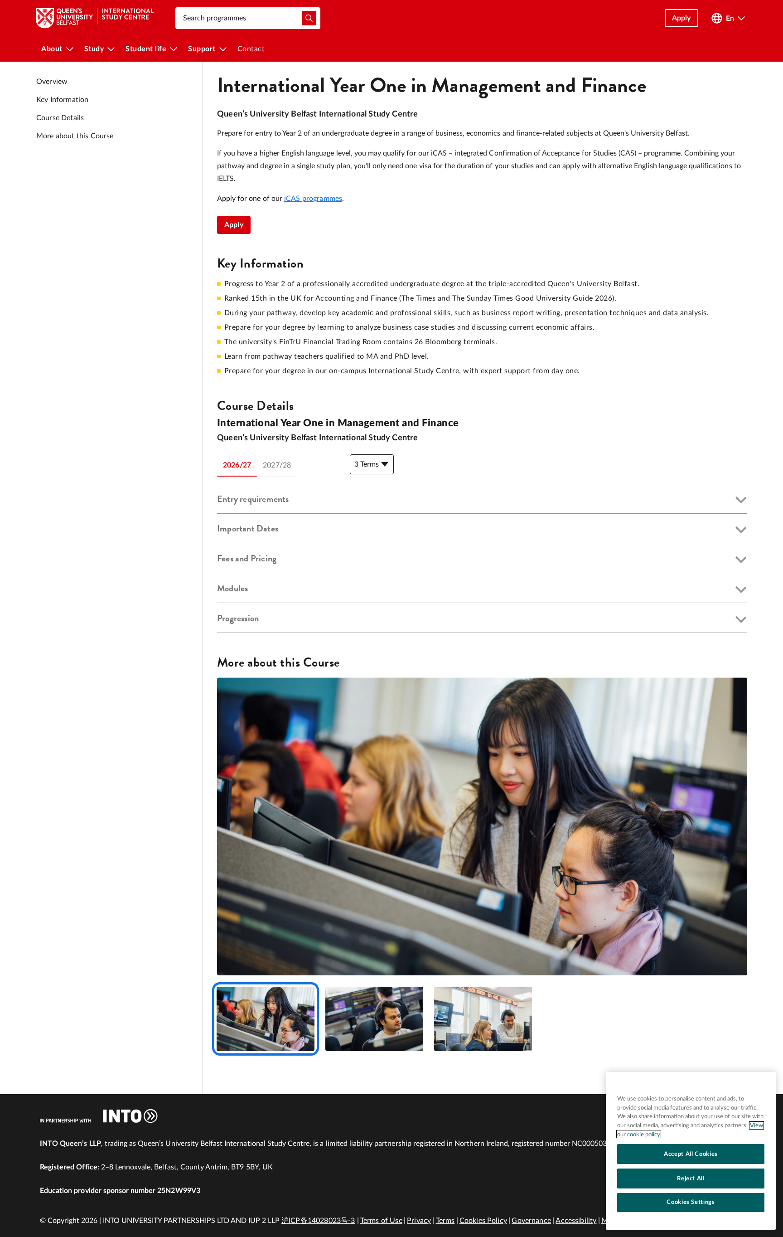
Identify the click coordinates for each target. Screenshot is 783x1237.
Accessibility (576, 1220)
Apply (233, 225)
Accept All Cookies (691, 1153)
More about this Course (75, 136)
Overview (52, 81)
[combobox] (247, 18)
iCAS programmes (313, 198)
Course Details (60, 118)
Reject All (691, 1178)
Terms (445, 1220)
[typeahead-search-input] (309, 18)
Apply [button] (681, 18)
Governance (531, 1220)
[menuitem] (57, 49)
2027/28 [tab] (277, 465)
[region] (691, 1151)
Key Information (62, 99)
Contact (251, 49)
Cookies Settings (691, 1202)
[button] (482, 500)
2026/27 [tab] (237, 465)
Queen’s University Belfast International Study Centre (317, 114)
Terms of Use (381, 1220)
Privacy (419, 1220)
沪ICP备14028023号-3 (318, 1220)
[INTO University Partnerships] (99, 1116)
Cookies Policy (483, 1220)
